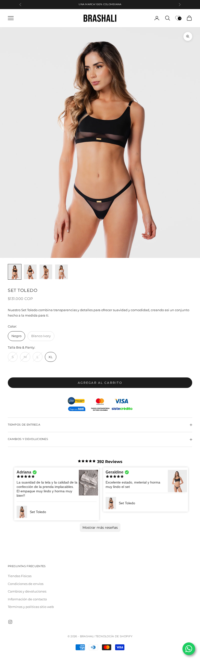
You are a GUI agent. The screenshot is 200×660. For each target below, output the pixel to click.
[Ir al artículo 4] (61, 272)
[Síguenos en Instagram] (10, 621)
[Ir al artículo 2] (30, 272)
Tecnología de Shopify (114, 636)
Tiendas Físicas (19, 576)
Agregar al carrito (100, 383)
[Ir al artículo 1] (14, 272)
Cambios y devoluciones (27, 591)
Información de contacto (27, 599)
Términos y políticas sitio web (31, 607)
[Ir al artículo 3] (46, 272)
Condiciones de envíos (25, 584)
